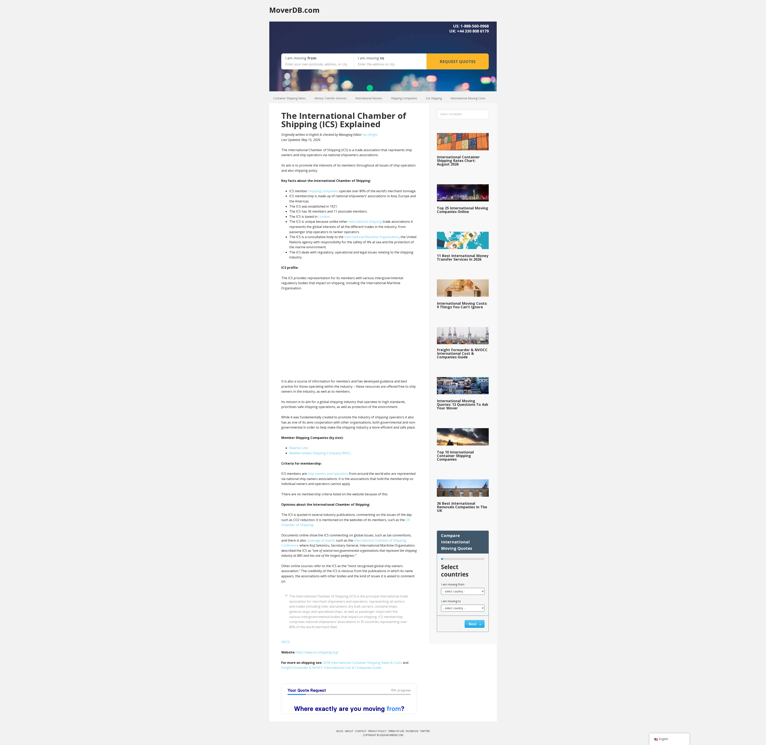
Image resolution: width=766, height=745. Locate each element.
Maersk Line (298, 448)
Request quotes (458, 61)
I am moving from (452, 584)
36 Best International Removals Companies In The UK (462, 507)
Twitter (425, 731)
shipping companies (323, 191)
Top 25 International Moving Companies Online (462, 210)
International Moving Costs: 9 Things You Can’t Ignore (462, 305)
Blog (340, 731)
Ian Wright (370, 134)
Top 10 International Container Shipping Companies (455, 456)
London (324, 216)
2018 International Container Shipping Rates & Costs (362, 662)
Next (473, 624)
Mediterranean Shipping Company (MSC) (319, 453)
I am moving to (451, 601)
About (349, 731)
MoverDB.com (294, 10)
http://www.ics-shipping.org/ (317, 652)
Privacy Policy (377, 731)
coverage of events (321, 540)
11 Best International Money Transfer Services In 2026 (462, 257)
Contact (360, 731)
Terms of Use (396, 731)
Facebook (412, 731)
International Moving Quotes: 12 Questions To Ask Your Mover (462, 404)
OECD (285, 642)
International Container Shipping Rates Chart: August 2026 (458, 161)
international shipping (365, 221)
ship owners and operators (328, 473)
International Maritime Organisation (371, 237)
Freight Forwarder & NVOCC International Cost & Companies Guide (331, 667)
